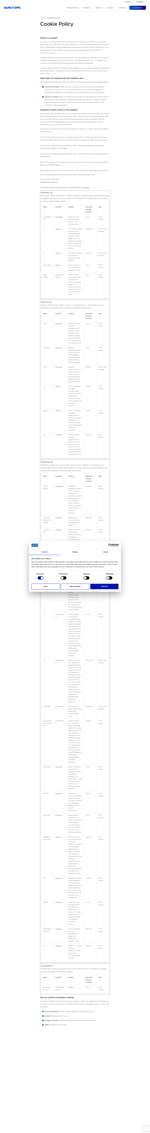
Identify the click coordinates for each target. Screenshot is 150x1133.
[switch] (63, 577)
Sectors (98, 8)
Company (122, 8)
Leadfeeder (59, 486)
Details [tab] (75, 552)
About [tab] (105, 552)
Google (58, 229)
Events (128, 2)
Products (86, 8)
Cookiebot (85, 187)
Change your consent (48, 182)
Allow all (104, 586)
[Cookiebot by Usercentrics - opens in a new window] (110, 545)
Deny (46, 586)
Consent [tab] (44, 552)
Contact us (137, 8)
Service (109, 8)
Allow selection (75, 586)
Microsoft (58, 323)
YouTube (58, 518)
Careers (139, 2)
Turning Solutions (72, 8)
